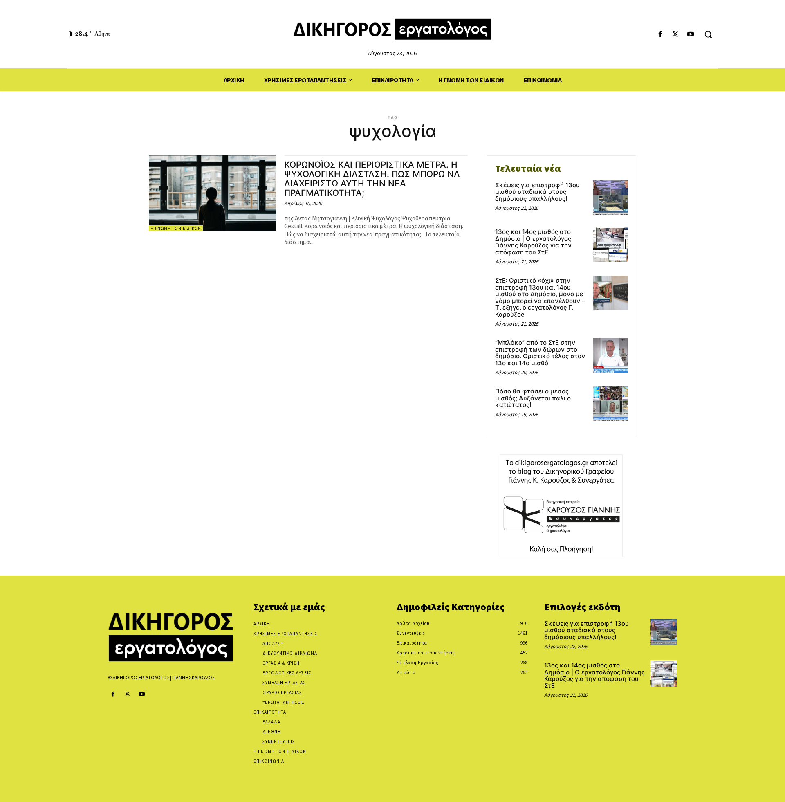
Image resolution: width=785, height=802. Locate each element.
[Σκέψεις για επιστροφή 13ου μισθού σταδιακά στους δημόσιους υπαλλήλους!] (610, 197)
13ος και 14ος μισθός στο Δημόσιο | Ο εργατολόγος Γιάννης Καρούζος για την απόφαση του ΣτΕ (533, 242)
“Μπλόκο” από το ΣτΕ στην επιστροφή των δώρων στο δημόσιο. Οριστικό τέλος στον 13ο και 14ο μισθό (540, 353)
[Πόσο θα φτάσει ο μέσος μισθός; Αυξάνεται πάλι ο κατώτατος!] (610, 403)
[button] (708, 34)
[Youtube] (690, 34)
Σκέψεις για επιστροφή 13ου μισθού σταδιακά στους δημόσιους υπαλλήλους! (537, 191)
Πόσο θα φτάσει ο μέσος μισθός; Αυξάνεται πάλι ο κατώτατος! (533, 398)
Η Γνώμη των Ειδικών (175, 228)
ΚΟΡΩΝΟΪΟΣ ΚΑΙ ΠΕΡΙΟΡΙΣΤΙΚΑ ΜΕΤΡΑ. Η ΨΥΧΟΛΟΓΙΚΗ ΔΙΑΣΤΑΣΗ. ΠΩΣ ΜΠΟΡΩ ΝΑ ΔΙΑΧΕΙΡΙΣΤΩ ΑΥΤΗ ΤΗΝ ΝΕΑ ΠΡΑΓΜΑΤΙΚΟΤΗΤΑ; (372, 179)
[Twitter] (675, 34)
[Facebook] (660, 34)
